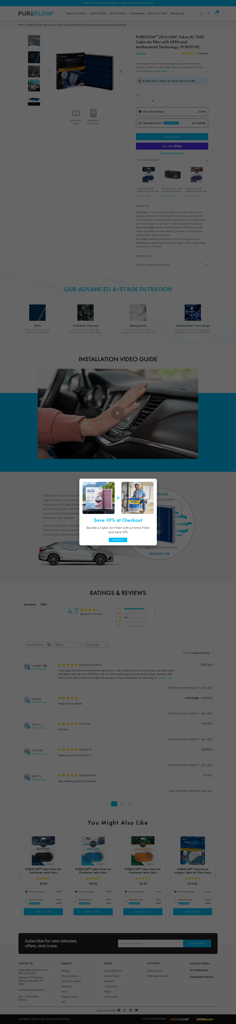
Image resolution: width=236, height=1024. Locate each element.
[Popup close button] (154, 480)
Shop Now (118, 540)
